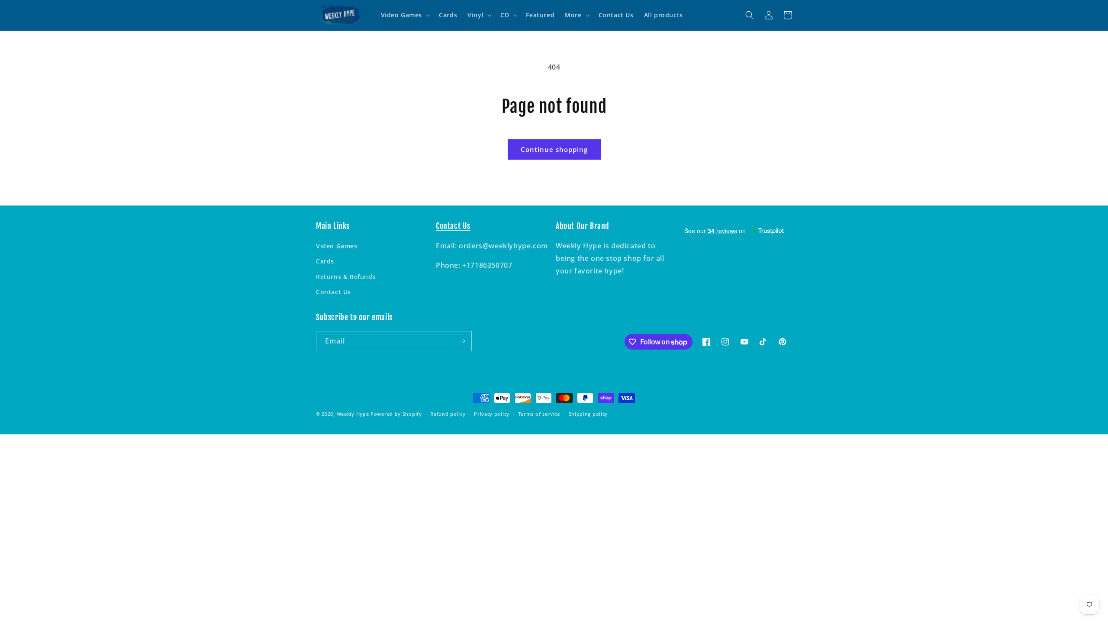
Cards (325, 261)
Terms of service (539, 414)
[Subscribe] (461, 341)
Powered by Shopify (396, 414)
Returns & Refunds (346, 277)
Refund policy (447, 414)
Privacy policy (491, 414)
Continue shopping (554, 149)
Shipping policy (588, 414)
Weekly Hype (353, 414)
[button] (405, 15)
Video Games (337, 246)
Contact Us (333, 292)
